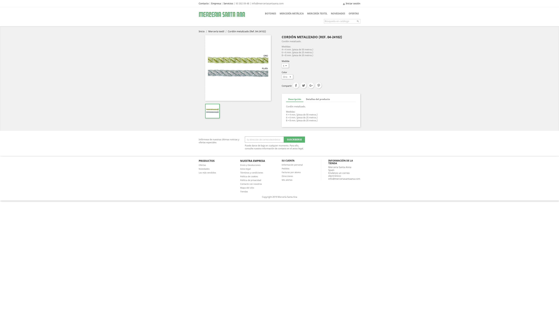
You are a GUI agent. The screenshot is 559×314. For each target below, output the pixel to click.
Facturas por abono (291, 172)
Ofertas (354, 13)
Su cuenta (288, 160)
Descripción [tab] (294, 99)
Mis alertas (287, 180)
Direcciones (287, 176)
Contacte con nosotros (251, 184)
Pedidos (285, 168)
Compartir (296, 85)
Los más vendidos (207, 172)
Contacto (204, 3)
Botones (270, 13)
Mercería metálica (292, 13)
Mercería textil (317, 13)
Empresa (216, 3)
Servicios (228, 3)
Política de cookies (249, 176)
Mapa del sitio (247, 187)
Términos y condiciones (251, 172)
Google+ (311, 85)
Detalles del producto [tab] (318, 99)
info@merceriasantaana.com (344, 178)
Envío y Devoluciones (250, 165)
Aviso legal (245, 168)
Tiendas (244, 191)
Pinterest (319, 85)
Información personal (292, 164)
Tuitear (303, 85)
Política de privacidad (250, 180)
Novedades (338, 13)
